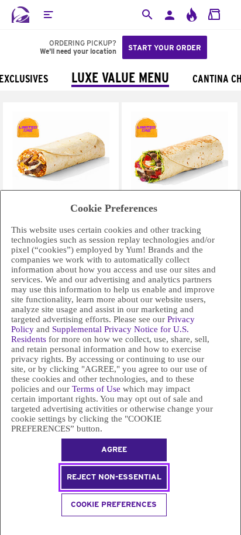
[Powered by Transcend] (6, 527)
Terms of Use (96, 389)
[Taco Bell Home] (20, 14)
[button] (48, 15)
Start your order (164, 47)
